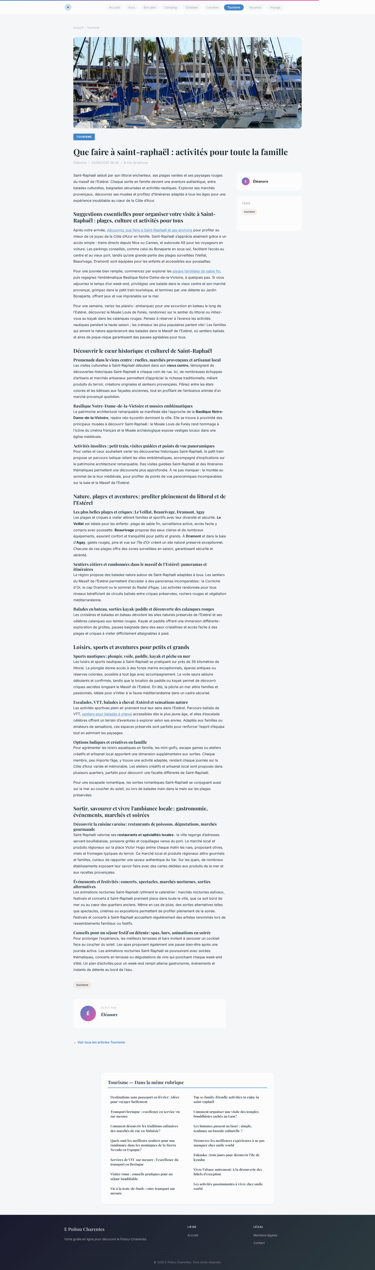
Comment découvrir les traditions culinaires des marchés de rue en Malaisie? (144, 1128)
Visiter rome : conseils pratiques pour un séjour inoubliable (141, 1176)
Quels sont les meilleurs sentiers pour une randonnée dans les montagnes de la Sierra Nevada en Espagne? (143, 1145)
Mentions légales (265, 1235)
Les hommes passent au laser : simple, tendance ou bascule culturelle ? (223, 1128)
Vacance (255, 7)
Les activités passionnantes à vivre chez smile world (228, 1186)
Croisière (192, 7)
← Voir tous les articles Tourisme (99, 1042)
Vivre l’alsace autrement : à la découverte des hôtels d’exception (228, 1171)
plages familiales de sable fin (196, 271)
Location (213, 7)
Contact (259, 1243)
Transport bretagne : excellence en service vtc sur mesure (145, 1113)
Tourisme (233, 7)
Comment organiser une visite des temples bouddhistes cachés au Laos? (226, 1113)
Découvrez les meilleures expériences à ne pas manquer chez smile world (229, 1142)
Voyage (275, 7)
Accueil (114, 7)
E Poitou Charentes (84, 1229)
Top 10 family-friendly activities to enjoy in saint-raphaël (226, 1099)
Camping (170, 7)
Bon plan (150, 7)
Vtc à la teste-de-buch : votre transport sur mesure (142, 1190)
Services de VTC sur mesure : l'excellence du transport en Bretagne (144, 1161)
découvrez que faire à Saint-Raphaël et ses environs (149, 230)
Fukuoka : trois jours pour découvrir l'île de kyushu (227, 1157)
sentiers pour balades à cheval (107, 714)
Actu (131, 7)
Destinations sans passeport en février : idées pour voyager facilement (144, 1099)
